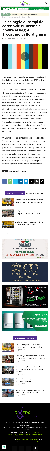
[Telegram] (26, 181)
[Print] (36, 181)
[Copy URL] (42, 181)
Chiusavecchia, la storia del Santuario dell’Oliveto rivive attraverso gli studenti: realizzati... (30, 369)
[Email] (31, 181)
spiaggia (23, 171)
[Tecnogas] (25, 321)
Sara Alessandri (9, 38)
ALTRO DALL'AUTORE (34, 193)
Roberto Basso (33, 432)
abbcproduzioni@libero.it (33, 442)
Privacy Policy (12, 435)
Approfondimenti (14, 17)
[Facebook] (4, 181)
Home (4, 17)
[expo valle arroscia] (25, 249)
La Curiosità (7, 205)
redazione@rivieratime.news (26, 439)
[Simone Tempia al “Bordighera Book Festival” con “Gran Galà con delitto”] (8, 202)
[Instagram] (21, 448)
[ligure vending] (25, 296)
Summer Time (26, 17)
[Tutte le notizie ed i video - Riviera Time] (25, 413)
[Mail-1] (35, 448)
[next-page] (7, 233)
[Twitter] (15, 181)
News (5, 216)
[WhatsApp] (10, 181)
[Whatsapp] (28, 448)
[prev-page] (3, 233)
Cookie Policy (23, 435)
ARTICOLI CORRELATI (15, 193)
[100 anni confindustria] (25, 272)
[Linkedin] (20, 181)
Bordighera (13, 171)
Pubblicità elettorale (36, 435)
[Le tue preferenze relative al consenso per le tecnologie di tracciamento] (4, 447)
